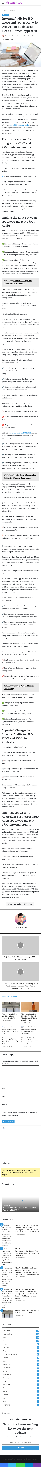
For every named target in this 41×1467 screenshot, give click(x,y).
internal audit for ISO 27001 (20, 433)
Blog (4, 1351)
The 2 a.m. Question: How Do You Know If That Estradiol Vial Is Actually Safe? (29, 1017)
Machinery (6, 1391)
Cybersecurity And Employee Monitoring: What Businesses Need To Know (10, 1041)
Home (5, 10)
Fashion (5, 1381)
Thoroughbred (8, 1378)
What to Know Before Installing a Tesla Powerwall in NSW (9, 1016)
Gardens (6, 1394)
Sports (5, 1357)
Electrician (6, 1384)
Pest (4, 1398)
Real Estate (7, 1368)
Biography (6, 1405)
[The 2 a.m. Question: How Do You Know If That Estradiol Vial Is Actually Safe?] (30, 1007)
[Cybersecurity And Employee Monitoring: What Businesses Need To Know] (11, 1031)
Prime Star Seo (9, 36)
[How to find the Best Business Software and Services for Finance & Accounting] (30, 1031)
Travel (5, 1371)
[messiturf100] (13, 2)
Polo (4, 1401)
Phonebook (7, 1331)
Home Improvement (10, 1354)
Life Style (6, 1347)
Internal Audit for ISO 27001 (21, 904)
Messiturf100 (7, 1334)
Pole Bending (7, 1374)
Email (4, 1096)
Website (4, 1104)
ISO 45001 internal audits (19, 125)
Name (4, 1089)
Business (12, 10)
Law (4, 1361)
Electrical (6, 1388)
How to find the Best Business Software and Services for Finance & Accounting (29, 1041)
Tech (4, 1337)
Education (6, 1364)
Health (5, 1344)
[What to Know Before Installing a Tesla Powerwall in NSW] (11, 1007)
